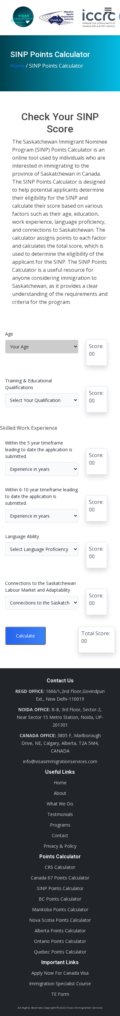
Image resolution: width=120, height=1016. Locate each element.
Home (17, 65)
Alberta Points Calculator (60, 931)
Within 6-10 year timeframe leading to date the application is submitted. (41, 496)
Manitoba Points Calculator (60, 909)
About (60, 793)
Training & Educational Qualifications (28, 384)
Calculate (25, 636)
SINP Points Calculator (60, 888)
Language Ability (22, 536)
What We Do (60, 804)
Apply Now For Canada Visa (60, 973)
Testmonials (60, 814)
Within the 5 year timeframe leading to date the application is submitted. (38, 449)
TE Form (60, 994)
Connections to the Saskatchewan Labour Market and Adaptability (40, 586)
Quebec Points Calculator (60, 952)
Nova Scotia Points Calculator (60, 920)
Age (9, 334)
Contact (60, 835)
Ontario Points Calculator (60, 941)
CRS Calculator (60, 867)
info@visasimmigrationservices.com (60, 761)
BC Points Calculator (60, 899)
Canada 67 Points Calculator (60, 878)
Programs (60, 825)
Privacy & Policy (60, 846)
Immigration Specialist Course (60, 983)
